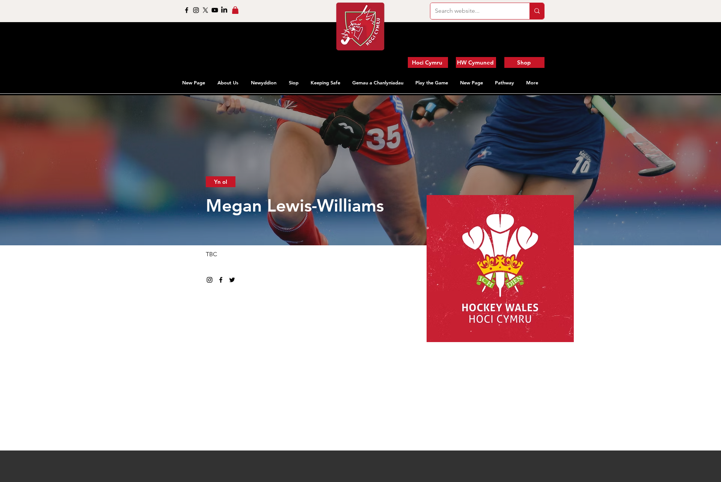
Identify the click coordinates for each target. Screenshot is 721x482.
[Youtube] (215, 10)
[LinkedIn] (224, 10)
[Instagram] (196, 10)
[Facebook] (186, 10)
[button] (228, 82)
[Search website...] (536, 11)
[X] (205, 10)
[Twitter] (232, 280)
